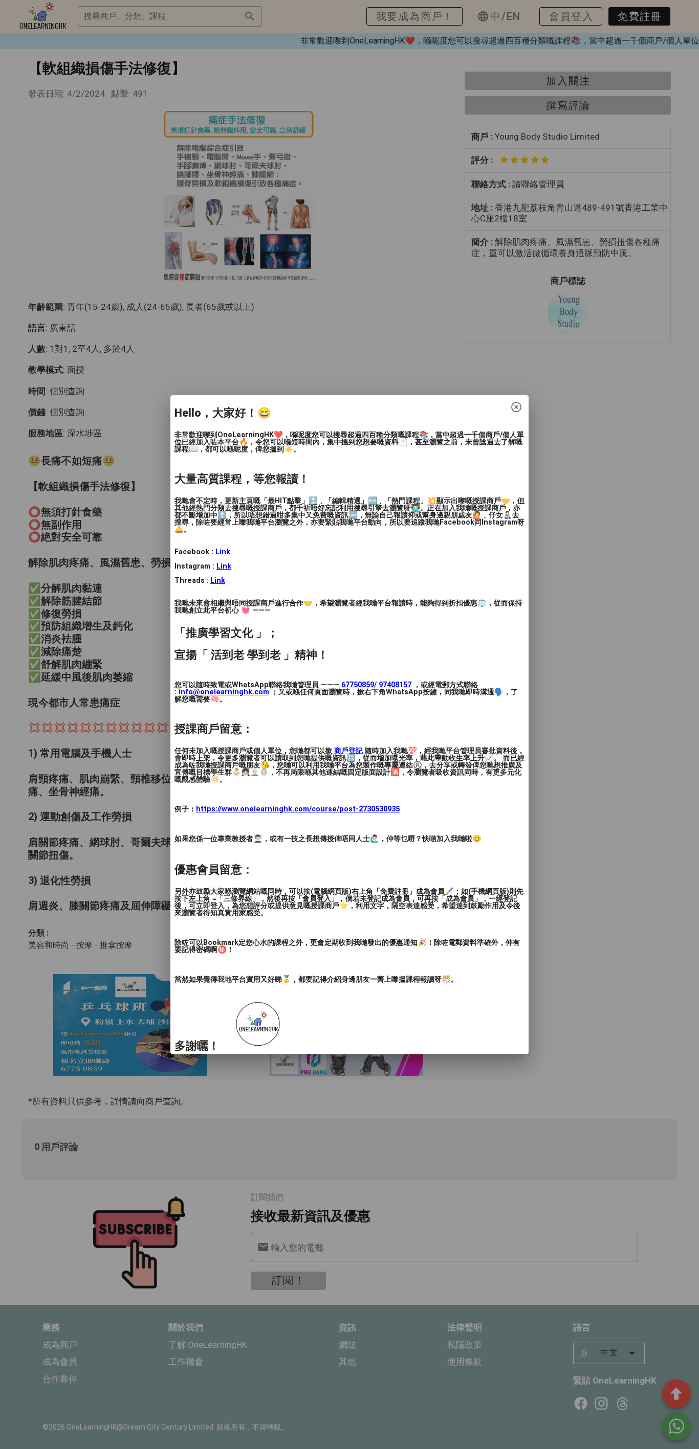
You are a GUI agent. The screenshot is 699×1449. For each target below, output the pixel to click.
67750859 (357, 685)
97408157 (395, 685)
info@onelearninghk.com (224, 692)
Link (222, 552)
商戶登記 (348, 750)
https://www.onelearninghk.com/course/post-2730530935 (298, 809)
